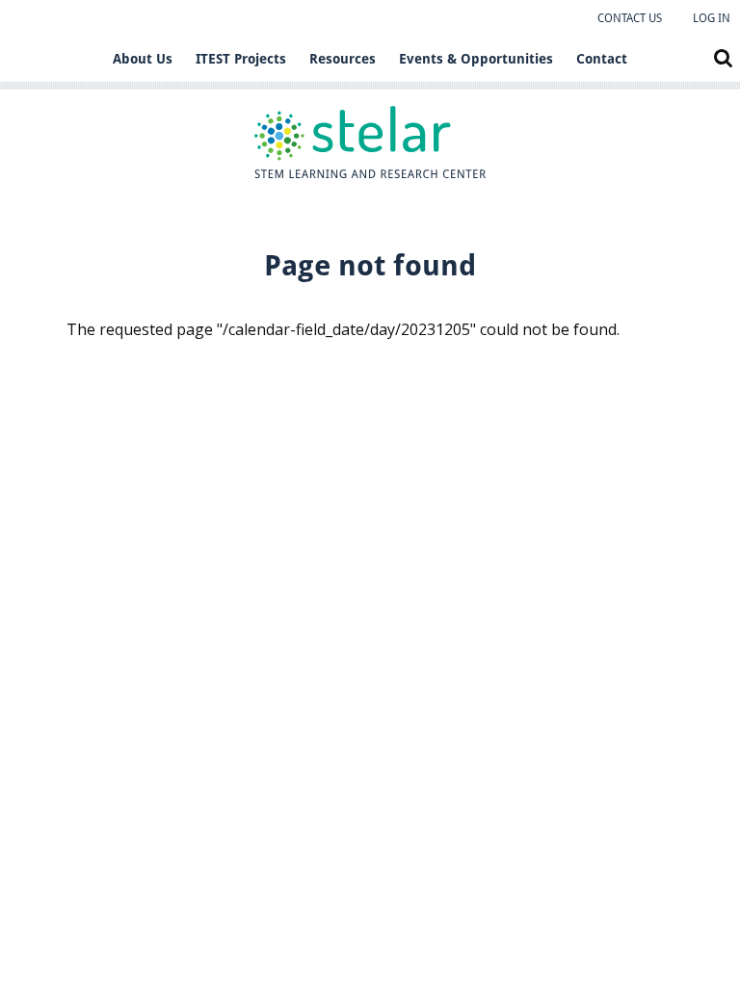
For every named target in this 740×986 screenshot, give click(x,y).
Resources (342, 58)
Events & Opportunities (476, 58)
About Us (142, 58)
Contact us (629, 18)
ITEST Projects (241, 58)
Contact (601, 58)
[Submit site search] (723, 58)
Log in (711, 18)
